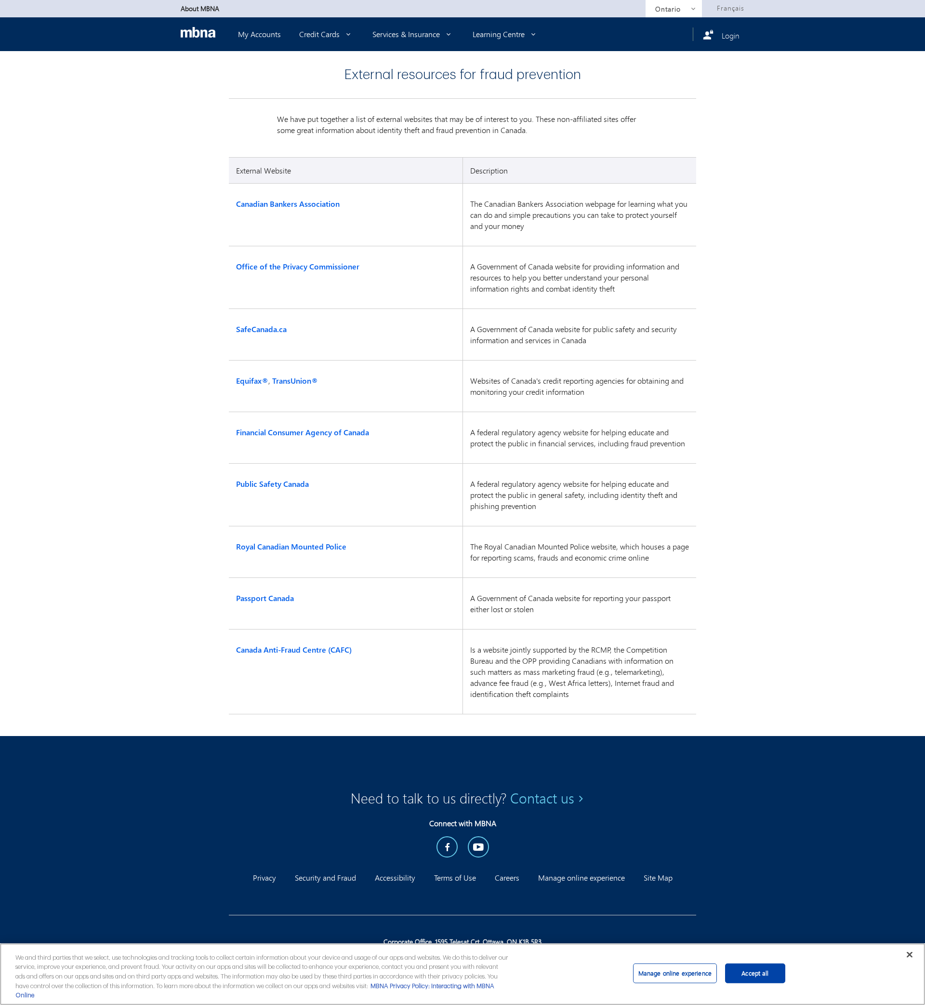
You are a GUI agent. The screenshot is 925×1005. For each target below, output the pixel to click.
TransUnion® (295, 381)
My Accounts (259, 34)
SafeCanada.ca (263, 329)
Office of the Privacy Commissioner (299, 266)
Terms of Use (455, 877)
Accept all (754, 973)
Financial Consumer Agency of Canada (303, 432)
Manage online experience (581, 877)
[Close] (909, 954)
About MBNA (200, 8)
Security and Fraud (325, 877)
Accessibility (395, 877)
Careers (507, 877)
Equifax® (252, 381)
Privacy (264, 877)
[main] (462, 974)
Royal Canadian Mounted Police (292, 546)
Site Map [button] (658, 877)
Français (730, 8)
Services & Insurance (407, 34)
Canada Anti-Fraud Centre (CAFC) (295, 650)
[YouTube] (478, 847)
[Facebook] (447, 847)
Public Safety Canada (273, 484)
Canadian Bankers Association (289, 204)
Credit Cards (320, 34)
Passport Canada (266, 598)
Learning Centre (500, 34)
